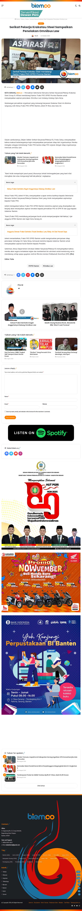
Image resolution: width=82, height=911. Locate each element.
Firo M (36, 36)
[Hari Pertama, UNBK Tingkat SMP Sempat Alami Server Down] (16, 344)
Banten (6, 855)
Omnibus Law (48, 266)
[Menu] (3, 6)
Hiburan (5, 875)
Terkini (22, 19)
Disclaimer (37, 902)
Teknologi (6, 881)
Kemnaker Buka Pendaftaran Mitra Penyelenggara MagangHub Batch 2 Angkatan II (65, 160)
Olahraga (64, 858)
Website (44, 404)
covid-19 (36, 855)
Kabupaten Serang (10, 858)
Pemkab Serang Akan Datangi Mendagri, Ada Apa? (66, 353)
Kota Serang (33, 858)
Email (7, 404)
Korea (23, 858)
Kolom (4, 888)
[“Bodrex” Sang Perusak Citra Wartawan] (41, 344)
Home (18, 19)
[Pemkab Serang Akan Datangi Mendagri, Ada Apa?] (66, 344)
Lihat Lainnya (41, 786)
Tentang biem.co (75, 902)
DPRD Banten (34, 266)
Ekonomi (47, 855)
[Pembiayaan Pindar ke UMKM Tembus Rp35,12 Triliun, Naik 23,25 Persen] (10, 778)
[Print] (42, 87)
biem (15, 855)
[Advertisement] (41, 124)
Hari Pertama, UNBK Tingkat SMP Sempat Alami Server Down (15, 354)
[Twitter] (23, 87)
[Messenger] (33, 87)
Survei (4, 894)
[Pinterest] (28, 87)
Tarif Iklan (67, 902)
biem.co (19, 93)
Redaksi (61, 902)
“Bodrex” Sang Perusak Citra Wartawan (40, 353)
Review (5, 885)
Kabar (27, 19)
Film (56, 855)
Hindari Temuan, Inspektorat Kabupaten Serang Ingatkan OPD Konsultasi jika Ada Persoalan (27, 160)
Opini (74, 858)
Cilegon (25, 855)
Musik (53, 858)
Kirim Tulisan (44, 902)
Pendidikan (20, 862)
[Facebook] (18, 87)
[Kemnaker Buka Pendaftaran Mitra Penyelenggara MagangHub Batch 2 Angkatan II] (48, 160)
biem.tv (31, 902)
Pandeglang (7, 862)
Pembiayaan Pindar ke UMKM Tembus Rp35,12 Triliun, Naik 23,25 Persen (43, 775)
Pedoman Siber (53, 902)
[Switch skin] (76, 6)
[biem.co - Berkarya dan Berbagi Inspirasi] (41, 5)
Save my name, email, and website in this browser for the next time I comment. (28, 411)
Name (7, 396)
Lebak (44, 858)
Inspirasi (5, 878)
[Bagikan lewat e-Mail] (37, 87)
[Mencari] (79, 6)
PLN (30, 862)
